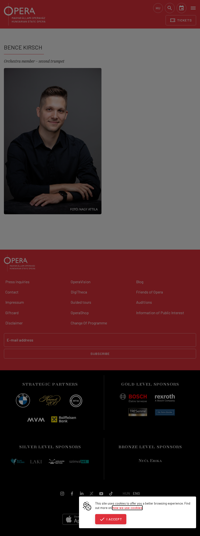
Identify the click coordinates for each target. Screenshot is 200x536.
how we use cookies (127, 508)
